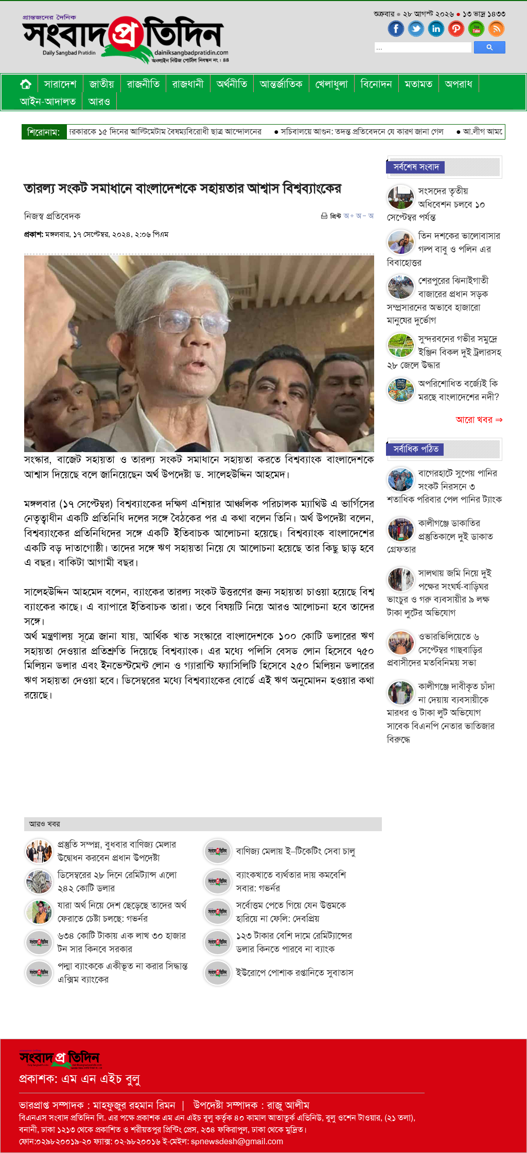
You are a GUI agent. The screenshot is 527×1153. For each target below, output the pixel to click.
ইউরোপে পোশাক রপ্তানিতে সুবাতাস (295, 973)
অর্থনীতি (232, 84)
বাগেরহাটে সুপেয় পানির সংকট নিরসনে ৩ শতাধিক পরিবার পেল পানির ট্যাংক (444, 486)
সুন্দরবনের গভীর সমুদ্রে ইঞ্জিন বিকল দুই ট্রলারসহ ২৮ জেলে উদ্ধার (444, 352)
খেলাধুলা (331, 84)
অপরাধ (458, 84)
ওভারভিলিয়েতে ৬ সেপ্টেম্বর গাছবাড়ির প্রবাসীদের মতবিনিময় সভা (434, 649)
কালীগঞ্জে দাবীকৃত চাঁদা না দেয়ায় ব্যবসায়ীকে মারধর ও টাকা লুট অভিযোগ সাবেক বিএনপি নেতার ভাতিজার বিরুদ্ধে (441, 713)
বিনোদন (376, 84)
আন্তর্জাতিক (281, 84)
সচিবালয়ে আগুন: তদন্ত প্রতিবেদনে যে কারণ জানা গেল (345, 131)
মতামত (418, 84)
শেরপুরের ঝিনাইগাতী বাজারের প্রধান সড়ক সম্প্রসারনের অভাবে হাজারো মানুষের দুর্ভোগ (437, 300)
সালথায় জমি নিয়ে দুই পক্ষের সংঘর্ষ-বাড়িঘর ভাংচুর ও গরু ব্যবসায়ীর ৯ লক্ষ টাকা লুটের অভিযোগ (439, 593)
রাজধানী (188, 84)
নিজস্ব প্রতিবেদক (52, 216)
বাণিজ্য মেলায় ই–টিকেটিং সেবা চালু (295, 851)
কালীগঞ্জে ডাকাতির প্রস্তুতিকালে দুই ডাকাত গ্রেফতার (440, 536)
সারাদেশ (60, 84)
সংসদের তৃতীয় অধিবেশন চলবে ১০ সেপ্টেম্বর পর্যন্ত (436, 204)
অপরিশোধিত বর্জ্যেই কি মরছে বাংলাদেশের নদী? (458, 390)
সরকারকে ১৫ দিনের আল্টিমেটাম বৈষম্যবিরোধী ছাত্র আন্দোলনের (146, 131)
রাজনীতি (143, 84)
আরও (99, 101)
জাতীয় (102, 84)
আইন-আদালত (48, 101)
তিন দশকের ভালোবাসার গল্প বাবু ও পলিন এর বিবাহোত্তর (443, 249)
